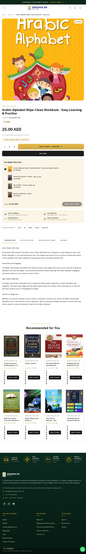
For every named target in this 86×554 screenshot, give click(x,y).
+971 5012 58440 (11, 495)
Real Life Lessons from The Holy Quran (11, 419)
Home (4, 14)
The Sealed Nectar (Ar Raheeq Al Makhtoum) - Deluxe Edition (53, 366)
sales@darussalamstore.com (14, 491)
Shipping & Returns (47, 240)
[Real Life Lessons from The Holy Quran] (11, 401)
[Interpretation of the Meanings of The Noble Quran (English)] (11, 346)
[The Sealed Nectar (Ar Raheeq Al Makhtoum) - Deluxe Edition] (53, 346)
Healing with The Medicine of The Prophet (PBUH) (73, 365)
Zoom (79, 21)
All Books (10, 14)
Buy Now (43, 153)
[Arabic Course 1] (32, 346)
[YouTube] (14, 504)
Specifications (27, 240)
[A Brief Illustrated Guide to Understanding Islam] (32, 401)
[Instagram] (9, 504)
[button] (4, 8)
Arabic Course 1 (30, 363)
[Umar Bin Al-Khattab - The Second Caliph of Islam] (53, 401)
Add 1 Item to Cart (72, 204)
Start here (57, 2)
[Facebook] (4, 504)
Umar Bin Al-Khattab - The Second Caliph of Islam (52, 421)
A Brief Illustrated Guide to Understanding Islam (31, 421)
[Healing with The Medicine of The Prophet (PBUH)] (74, 346)
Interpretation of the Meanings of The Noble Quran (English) (11, 366)
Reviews (63, 240)
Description (10, 240)
